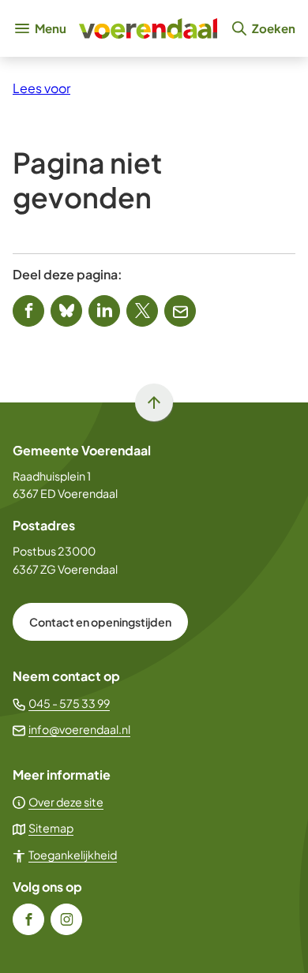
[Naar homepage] (148, 28)
